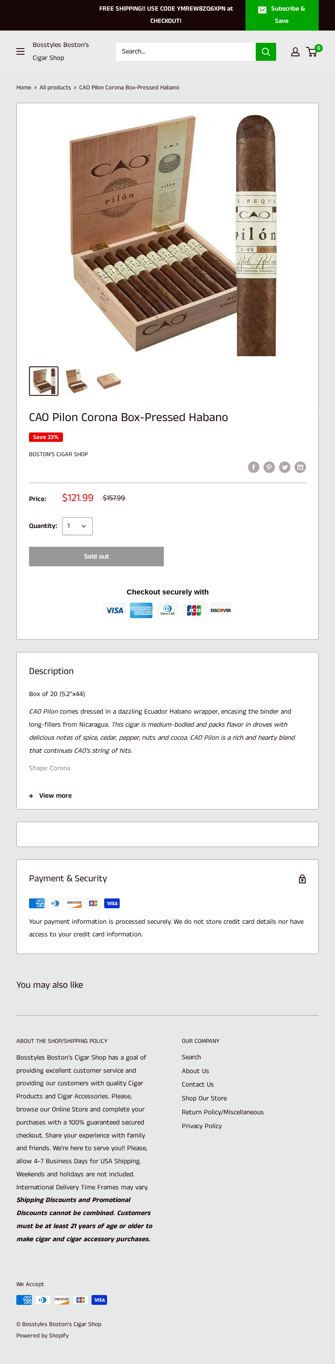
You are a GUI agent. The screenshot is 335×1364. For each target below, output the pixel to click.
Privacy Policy (202, 1126)
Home (23, 87)
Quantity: (43, 526)
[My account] (295, 51)
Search (191, 1057)
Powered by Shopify (42, 1335)
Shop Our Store (204, 1098)
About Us (195, 1071)
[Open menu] (20, 51)
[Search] (266, 52)
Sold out (96, 556)
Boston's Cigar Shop (58, 454)
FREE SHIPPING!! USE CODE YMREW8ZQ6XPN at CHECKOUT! (166, 15)
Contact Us (198, 1084)
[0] (312, 52)
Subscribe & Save (288, 15)
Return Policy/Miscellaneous (223, 1112)
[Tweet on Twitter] (284, 467)
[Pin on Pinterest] (269, 467)
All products (55, 87)
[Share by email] (300, 467)
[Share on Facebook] (253, 467)
